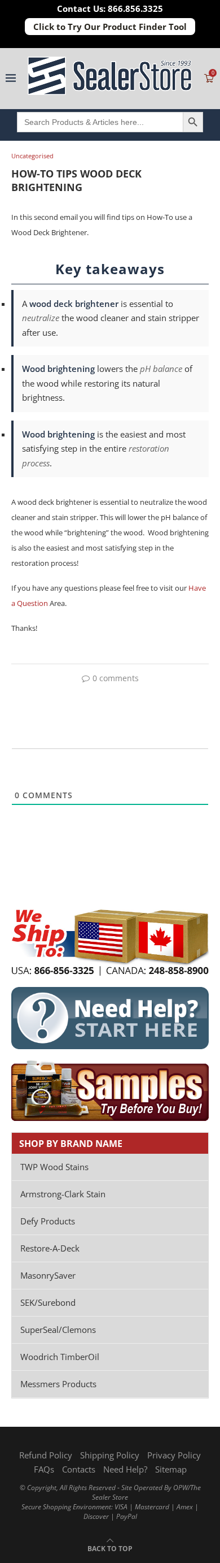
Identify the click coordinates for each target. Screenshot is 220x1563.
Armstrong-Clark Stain (62, 1194)
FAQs (44, 1469)
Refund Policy (45, 1455)
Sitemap (171, 1469)
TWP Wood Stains (54, 1166)
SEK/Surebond (48, 1302)
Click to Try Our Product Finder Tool (110, 26)
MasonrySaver (48, 1275)
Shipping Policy (109, 1455)
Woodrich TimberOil (59, 1356)
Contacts (78, 1469)
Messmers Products (58, 1383)
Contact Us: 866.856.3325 (110, 8)
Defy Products (47, 1221)
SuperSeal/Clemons (58, 1329)
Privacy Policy (174, 1455)
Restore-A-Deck (50, 1248)
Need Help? (125, 1469)
